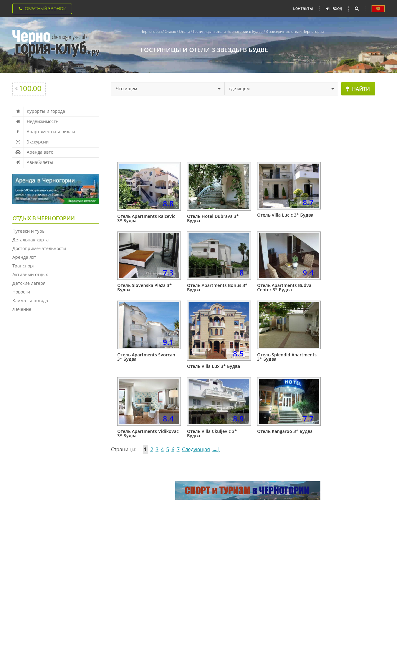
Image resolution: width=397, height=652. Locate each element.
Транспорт (23, 266)
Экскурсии (38, 142)
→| (216, 449)
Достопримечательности (39, 248)
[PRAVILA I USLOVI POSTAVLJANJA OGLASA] (378, 8)
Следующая (196, 449)
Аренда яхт (24, 257)
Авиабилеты (40, 162)
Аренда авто (40, 152)
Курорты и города (46, 111)
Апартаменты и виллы (51, 131)
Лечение (21, 309)
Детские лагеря (29, 283)
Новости (21, 292)
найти (361, 89)
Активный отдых (30, 274)
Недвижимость (42, 121)
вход (337, 8)
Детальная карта (30, 240)
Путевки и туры (29, 231)
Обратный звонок (45, 8)
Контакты (303, 8)
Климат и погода (30, 300)
